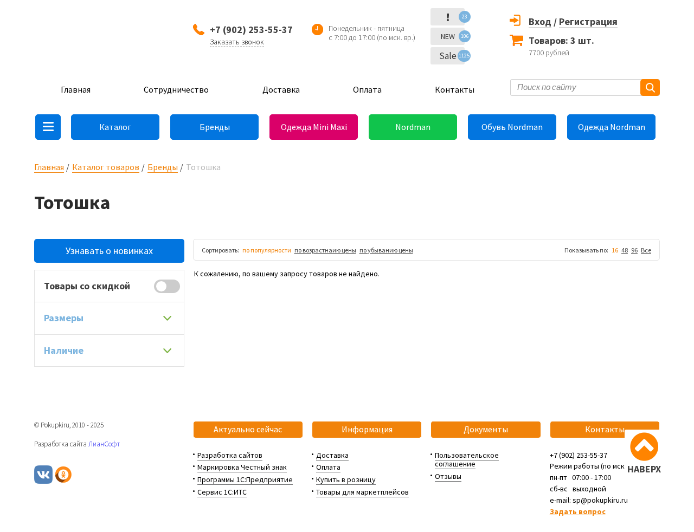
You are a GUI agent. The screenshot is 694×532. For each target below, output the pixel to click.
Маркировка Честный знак (242, 467)
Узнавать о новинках (109, 250)
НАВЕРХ (644, 469)
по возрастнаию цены (325, 250)
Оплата (367, 89)
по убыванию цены (386, 250)
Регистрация (588, 21)
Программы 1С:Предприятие (245, 479)
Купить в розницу (346, 479)
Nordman (412, 126)
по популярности (266, 250)
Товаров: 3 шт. (561, 40)
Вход (540, 21)
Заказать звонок (237, 42)
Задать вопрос (578, 511)
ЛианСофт (104, 444)
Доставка (281, 89)
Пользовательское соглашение (467, 459)
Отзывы (448, 476)
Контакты (454, 89)
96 (634, 250)
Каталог (115, 126)
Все (646, 250)
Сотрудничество (176, 89)
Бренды (215, 126)
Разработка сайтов (229, 455)
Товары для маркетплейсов (362, 492)
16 (615, 250)
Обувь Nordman (512, 126)
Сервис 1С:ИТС (222, 492)
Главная (76, 89)
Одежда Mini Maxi (314, 126)
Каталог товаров (105, 166)
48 (624, 250)
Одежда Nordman (611, 126)
